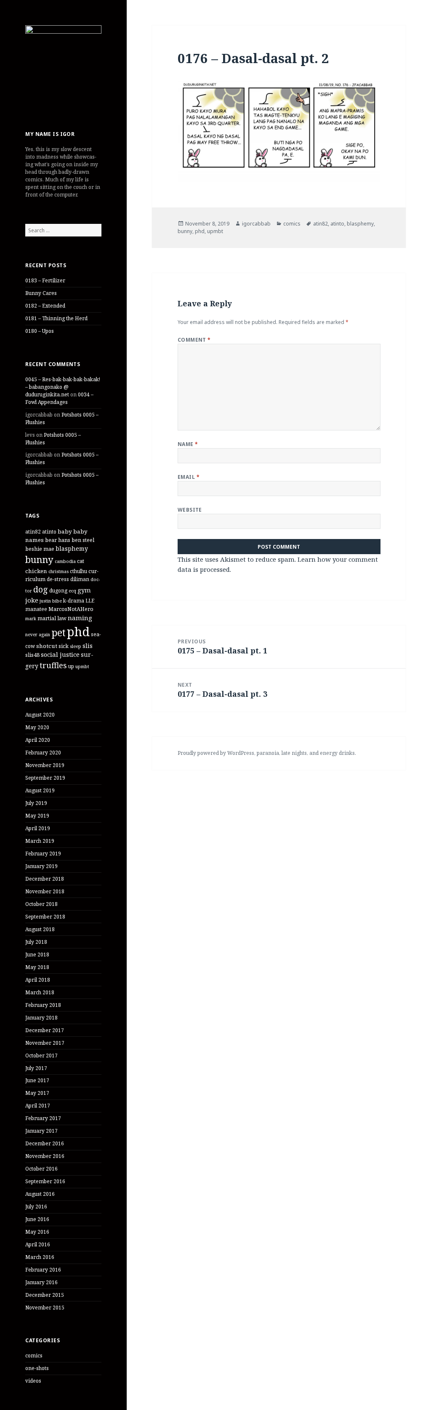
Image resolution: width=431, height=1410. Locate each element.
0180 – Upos (39, 331)
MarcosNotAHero (70, 609)
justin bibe (51, 601)
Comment (194, 339)
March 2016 (39, 1257)
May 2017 (37, 1093)
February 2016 (43, 1269)
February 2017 (43, 1118)
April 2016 (37, 1244)
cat (80, 561)
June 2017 (37, 1080)
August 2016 (40, 1194)
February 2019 (43, 853)
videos (33, 1380)
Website (190, 509)
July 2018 (36, 941)
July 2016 (36, 1206)
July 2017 (36, 1068)
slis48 (32, 655)
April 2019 (37, 828)
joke (31, 600)
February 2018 (43, 1005)
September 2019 (45, 777)
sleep (75, 646)
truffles (53, 665)
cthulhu (78, 571)
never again (37, 634)
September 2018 (45, 916)
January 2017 (41, 1130)
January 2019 (41, 866)
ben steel (83, 540)
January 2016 (41, 1282)
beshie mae (39, 548)
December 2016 (44, 1143)
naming (80, 617)
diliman (79, 579)
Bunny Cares (41, 293)
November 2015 (44, 1307)
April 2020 (37, 740)
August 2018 (40, 929)
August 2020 (40, 714)
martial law (52, 618)
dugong (58, 590)
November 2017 (44, 1042)
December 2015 (44, 1294)
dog (40, 589)
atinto (49, 531)
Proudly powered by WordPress (216, 753)
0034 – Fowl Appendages (59, 398)
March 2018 (39, 992)
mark (30, 618)
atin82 (33, 531)
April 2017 (37, 1105)
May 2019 (37, 815)
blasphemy (72, 548)
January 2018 (41, 1017)
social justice (60, 654)
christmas (58, 571)
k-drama (73, 600)
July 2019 (36, 803)
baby (65, 531)
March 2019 (39, 840)
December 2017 (44, 1030)
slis (87, 646)
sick (64, 646)
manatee (36, 608)
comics (34, 1355)
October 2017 (41, 1055)
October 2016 (41, 1168)
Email (189, 477)
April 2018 (37, 979)
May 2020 (37, 727)
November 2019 (44, 765)
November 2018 (44, 891)
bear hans (57, 540)
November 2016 (44, 1156)
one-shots (37, 1368)
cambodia (65, 561)
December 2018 (44, 878)
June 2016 (37, 1219)
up (71, 666)
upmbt (82, 666)
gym (84, 590)
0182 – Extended (45, 305)
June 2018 (37, 954)
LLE (89, 600)
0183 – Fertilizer (45, 280)
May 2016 (37, 1231)
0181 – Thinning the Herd (56, 318)
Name (188, 444)
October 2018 (41, 904)
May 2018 (37, 967)
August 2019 (40, 790)
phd (78, 631)
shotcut (46, 646)
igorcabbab (256, 223)
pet (58, 632)
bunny (39, 559)
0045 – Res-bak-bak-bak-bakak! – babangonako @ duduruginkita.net (62, 387)
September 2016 (45, 1181)
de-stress (58, 579)
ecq (72, 591)
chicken (36, 571)
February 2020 (43, 752)
